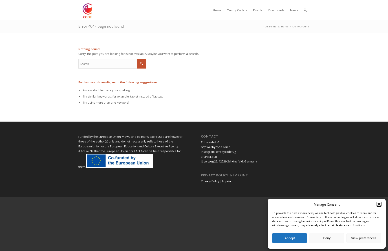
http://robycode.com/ (215, 147)
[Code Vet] (88, 10)
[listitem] (255, 161)
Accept (289, 238)
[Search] (305, 10)
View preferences (364, 238)
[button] (379, 204)
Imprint (227, 181)
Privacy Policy (210, 181)
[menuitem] (217, 10)
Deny (327, 238)
